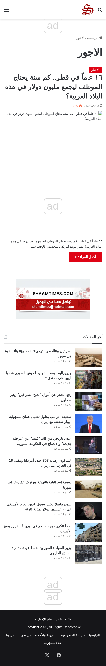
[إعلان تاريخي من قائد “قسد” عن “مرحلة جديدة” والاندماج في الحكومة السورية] (88, 445)
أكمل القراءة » (85, 257)
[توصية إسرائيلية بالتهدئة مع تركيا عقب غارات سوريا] (88, 489)
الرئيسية (93, 38)
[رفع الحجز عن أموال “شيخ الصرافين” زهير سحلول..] (88, 401)
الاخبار (95, 70)
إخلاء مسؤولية (53, 643)
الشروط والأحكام (46, 635)
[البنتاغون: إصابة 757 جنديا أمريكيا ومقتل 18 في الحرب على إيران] (88, 467)
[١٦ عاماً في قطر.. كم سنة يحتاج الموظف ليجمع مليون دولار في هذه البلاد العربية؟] (53, 140)
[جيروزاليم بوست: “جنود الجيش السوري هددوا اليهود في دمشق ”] (88, 379)
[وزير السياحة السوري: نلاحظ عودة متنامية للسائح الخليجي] (88, 554)
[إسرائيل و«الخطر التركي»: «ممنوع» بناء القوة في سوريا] (88, 357)
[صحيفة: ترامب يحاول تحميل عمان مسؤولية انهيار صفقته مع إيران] (88, 423)
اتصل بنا (11, 635)
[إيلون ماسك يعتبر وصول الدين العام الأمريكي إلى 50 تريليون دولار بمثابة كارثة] (88, 511)
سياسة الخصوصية (73, 635)
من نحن (26, 635)
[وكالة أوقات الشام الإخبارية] (87, 9)
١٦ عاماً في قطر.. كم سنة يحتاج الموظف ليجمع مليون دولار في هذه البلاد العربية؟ (53, 87)
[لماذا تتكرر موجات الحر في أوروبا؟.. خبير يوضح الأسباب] (88, 532)
